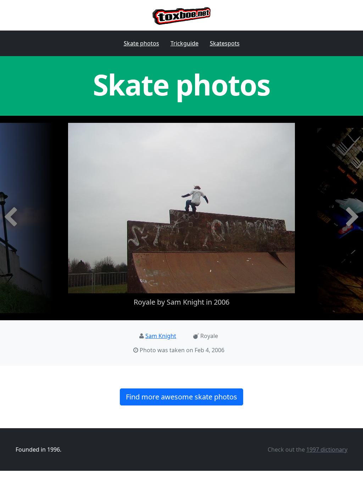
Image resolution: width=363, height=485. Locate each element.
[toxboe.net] (181, 15)
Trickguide (185, 43)
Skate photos (141, 43)
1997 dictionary (326, 449)
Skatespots (225, 43)
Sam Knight (160, 336)
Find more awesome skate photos (181, 397)
